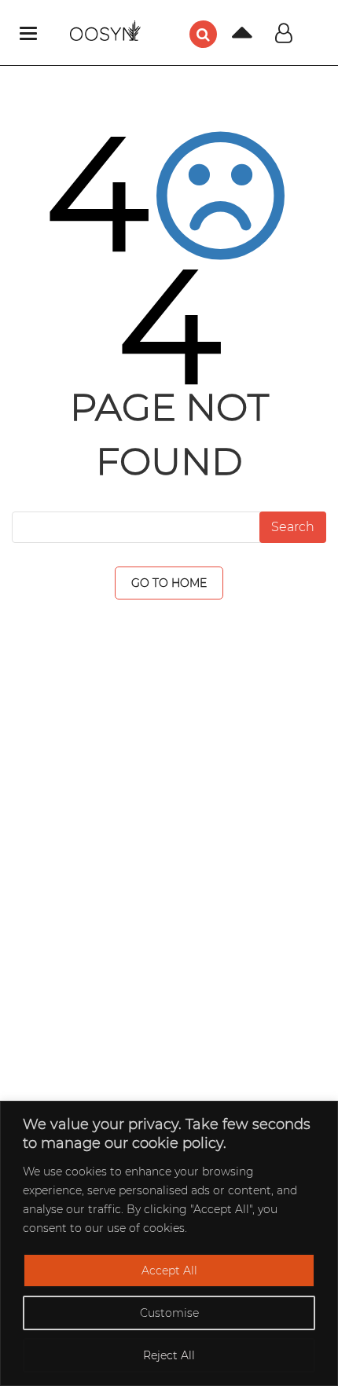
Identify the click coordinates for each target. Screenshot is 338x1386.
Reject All (169, 1355)
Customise (169, 1313)
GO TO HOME (169, 583)
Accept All (169, 1270)
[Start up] (230, 37)
